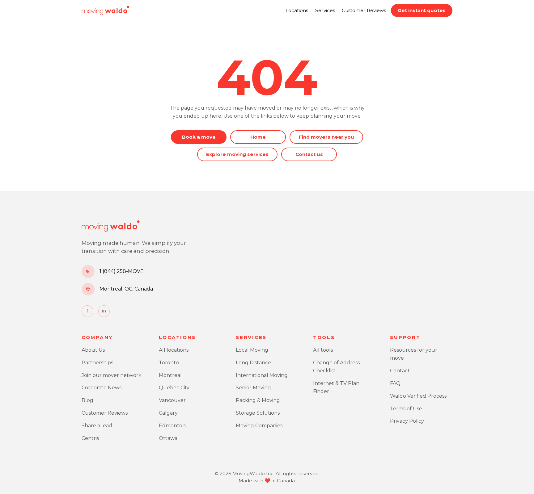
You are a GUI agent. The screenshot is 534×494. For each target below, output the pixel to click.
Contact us (309, 154)
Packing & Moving (258, 400)
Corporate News (101, 388)
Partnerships (97, 363)
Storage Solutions (258, 413)
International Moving (262, 375)
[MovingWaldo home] (105, 10)
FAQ (395, 383)
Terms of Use (406, 409)
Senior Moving (253, 388)
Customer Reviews (364, 10)
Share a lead (97, 426)
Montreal (170, 375)
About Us (93, 350)
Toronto (169, 363)
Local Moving (252, 350)
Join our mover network (112, 375)
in (104, 311)
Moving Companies (259, 426)
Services (325, 10)
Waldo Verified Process (418, 396)
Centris (90, 438)
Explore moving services (237, 154)
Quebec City (174, 388)
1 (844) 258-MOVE (122, 271)
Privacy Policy (407, 421)
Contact (400, 371)
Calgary (168, 413)
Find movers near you (326, 137)
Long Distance (253, 363)
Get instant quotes (422, 10)
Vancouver (172, 400)
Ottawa (168, 438)
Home (258, 137)
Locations (297, 10)
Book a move (199, 137)
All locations (174, 350)
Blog (87, 400)
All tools (323, 350)
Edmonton (172, 426)
